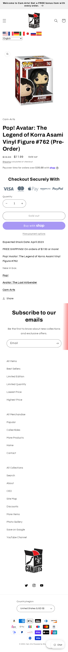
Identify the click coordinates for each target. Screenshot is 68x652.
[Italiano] (22, 33)
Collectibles (13, 430)
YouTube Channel (17, 537)
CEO (9, 491)
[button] (4, 20)
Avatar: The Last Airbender (20, 282)
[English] (5, 33)
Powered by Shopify (41, 644)
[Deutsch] (16, 33)
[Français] (11, 33)
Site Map (12, 499)
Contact (11, 453)
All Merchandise (16, 414)
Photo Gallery (14, 522)
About (10, 483)
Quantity (7, 197)
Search (11, 475)
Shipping (7, 162)
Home (10, 445)
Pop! (6, 275)
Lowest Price (14, 392)
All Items (12, 361)
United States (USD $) (32, 608)
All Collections (15, 468)
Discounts (12, 506)
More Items (13, 514)
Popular (11, 422)
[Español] (39, 33)
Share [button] (10, 298)
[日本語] (28, 33)
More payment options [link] (34, 234)
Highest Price (14, 400)
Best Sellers (13, 369)
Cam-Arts (9, 289)
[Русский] (33, 33)
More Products (15, 438)
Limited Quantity (16, 384)
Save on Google (16, 529)
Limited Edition (15, 376)
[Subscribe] (57, 343)
